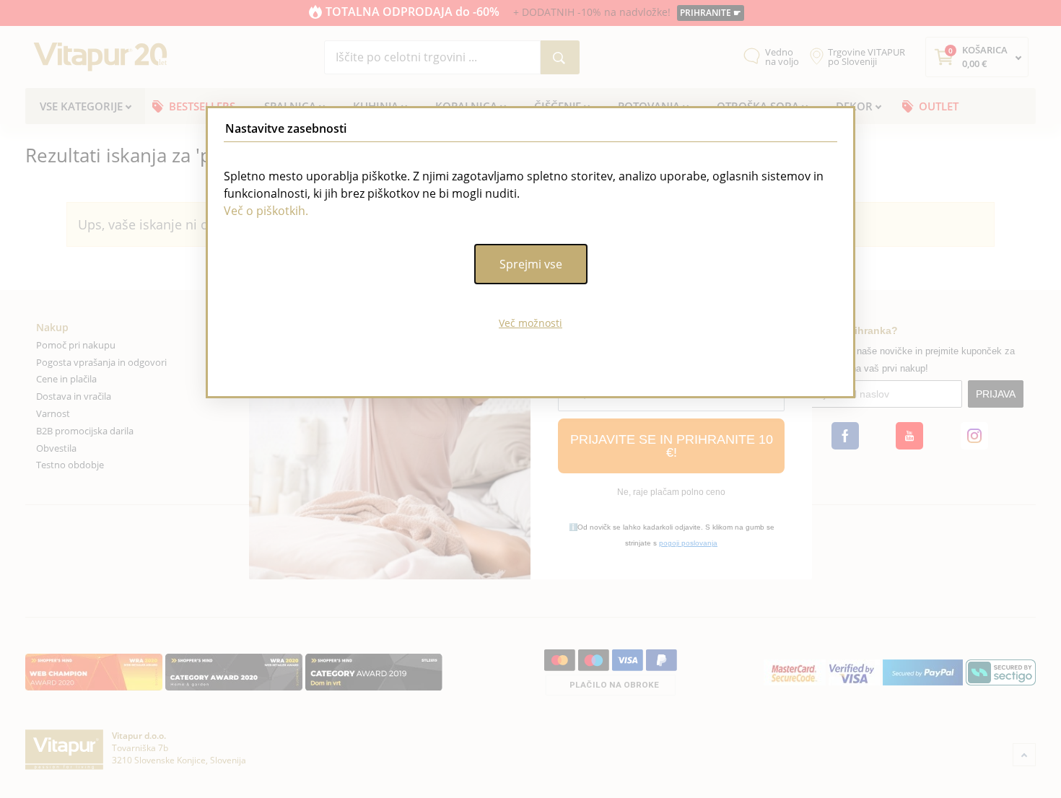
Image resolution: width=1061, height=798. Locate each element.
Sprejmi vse (530, 264)
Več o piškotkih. (266, 211)
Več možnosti (530, 323)
